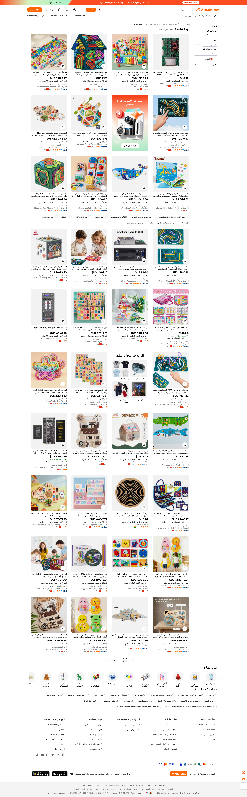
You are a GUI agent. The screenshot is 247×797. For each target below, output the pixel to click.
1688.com (97, 785)
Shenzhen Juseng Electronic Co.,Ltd (174, 83)
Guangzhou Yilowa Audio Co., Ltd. (53, 338)
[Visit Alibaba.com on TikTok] (37, 754)
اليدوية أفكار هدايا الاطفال (119, 695)
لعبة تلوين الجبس (47, 217)
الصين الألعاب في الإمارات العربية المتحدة (172, 217)
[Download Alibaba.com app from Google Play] (41, 773)
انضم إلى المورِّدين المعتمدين (54, 739)
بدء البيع (62, 729)
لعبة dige (211, 695)
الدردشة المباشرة (95, 729)
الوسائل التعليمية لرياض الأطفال (160, 695)
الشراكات (61, 744)
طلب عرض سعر (133, 729)
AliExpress (87, 785)
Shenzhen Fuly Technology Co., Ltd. (93, 87)
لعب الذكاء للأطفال (81, 217)
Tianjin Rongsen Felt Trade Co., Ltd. (175, 344)
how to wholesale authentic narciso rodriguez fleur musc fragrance (189, 707)
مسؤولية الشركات (208, 734)
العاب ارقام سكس (109, 701)
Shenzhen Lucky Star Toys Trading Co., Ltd (50, 524)
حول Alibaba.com (208, 719)
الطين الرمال (99, 695)
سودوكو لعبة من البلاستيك (189, 701)
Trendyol (150, 785)
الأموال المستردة (96, 739)
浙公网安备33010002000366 (165, 793)
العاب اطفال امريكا (90, 701)
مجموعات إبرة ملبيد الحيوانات (77, 695)
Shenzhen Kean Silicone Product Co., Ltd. (50, 208)
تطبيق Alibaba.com (78, 774)
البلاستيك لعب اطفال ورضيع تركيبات (160, 223)
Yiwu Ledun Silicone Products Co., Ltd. (173, 147)
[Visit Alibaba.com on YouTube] (42, 754)
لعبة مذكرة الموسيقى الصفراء (141, 217)
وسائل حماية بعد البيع (169, 739)
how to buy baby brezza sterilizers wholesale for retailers (137, 707)
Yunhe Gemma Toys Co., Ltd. (136, 87)
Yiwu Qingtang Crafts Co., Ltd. (136, 646)
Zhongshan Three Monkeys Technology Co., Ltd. (171, 404)
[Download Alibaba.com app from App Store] (60, 773)
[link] (243, 772)
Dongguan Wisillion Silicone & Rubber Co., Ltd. (130, 338)
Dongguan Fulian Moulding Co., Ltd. (93, 588)
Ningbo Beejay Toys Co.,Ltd (56, 401)
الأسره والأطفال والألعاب (171, 24)
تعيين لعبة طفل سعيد (134, 223)
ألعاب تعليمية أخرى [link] (135, 24)
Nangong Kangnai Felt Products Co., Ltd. (172, 528)
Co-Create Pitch (208, 729)
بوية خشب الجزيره (144, 701)
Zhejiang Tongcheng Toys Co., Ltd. (134, 462)
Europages (161, 785)
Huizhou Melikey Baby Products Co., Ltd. (50, 588)
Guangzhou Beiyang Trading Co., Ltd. (52, 147)
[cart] (66, 10)
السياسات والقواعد (170, 749)
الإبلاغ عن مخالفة (96, 749)
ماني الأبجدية (139, 695)
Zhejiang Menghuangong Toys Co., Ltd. (51, 87)
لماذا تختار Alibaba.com (206, 725)
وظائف (212, 739)
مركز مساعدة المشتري (93, 725)
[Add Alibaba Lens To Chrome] (178, 773)
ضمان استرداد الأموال (169, 729)
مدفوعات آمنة (172, 725)
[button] (98, 9)
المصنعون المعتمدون (132, 725)
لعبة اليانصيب (99, 217)
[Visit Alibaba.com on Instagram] (47, 754)
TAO (143, 785)
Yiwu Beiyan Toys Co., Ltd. (137, 588)
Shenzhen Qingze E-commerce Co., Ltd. (51, 467)
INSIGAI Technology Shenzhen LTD (134, 281)
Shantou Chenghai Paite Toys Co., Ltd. (173, 281)
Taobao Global (134, 785)
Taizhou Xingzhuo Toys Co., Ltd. (95, 524)
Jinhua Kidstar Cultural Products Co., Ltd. (172, 208)
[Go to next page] (89, 660)
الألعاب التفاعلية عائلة (118, 217)
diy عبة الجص (209, 701)
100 (94, 660)
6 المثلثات (64, 217)
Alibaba (187, 24)
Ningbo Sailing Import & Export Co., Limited (50, 278)
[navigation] (205, 342)
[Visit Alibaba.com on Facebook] (63, 754)
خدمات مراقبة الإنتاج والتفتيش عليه (164, 744)
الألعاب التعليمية (152, 24)
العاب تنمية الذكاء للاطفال (165, 701)
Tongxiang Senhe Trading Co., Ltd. (134, 208)
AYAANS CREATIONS (139, 524)
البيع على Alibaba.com (56, 725)
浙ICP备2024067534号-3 (189, 793)
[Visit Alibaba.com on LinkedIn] (57, 754)
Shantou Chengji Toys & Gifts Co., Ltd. (92, 144)
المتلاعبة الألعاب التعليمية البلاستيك (189, 695)
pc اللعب (182, 223)
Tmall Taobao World (111, 785)
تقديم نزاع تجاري (96, 734)
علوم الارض (126, 701)
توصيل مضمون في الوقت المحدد (165, 734)
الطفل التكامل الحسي (54, 695)
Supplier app (120, 774)
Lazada (123, 785)
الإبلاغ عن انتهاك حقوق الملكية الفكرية (88, 744)
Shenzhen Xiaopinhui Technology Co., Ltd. (90, 281)
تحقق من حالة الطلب (57, 734)
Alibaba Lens (205, 774)
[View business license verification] (146, 793)
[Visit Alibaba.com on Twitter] (52, 754)
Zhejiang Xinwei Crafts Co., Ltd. (95, 462)
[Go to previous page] (130, 660)
